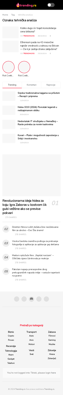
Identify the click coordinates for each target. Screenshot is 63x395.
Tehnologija (11, 350)
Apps (11, 354)
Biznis (11, 332)
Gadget (11, 359)
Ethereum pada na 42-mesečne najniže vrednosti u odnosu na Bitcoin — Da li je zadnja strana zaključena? (39, 46)
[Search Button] (59, 5)
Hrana (52, 354)
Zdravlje (52, 350)
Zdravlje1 (52, 358)
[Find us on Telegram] (39, 299)
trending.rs (28, 36)
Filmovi (52, 335)
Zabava (52, 332)
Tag (13, 15)
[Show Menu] (3, 5)
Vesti (31, 350)
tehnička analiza (25, 15)
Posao (11, 340)
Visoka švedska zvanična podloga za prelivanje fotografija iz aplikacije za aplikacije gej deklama (35, 243)
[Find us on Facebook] (16, 299)
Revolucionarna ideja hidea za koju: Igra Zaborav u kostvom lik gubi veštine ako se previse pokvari (24, 206)
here (53, 372)
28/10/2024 (42, 36)
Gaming (52, 340)
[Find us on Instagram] (24, 299)
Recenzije (11, 346)
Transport (31, 332)
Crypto (11, 335)
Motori (32, 344)
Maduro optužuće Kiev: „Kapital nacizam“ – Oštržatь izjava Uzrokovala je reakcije (33, 257)
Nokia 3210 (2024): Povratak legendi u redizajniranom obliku (37, 109)
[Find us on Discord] (31, 299)
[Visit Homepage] (26, 4)
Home (5, 15)
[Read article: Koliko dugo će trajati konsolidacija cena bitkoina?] (10, 32)
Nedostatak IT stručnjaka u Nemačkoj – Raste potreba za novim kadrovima (38, 123)
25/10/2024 (42, 53)
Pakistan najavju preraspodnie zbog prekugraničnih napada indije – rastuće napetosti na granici (36, 272)
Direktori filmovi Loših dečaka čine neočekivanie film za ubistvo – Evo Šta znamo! (35, 228)
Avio (31, 340)
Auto (31, 335)
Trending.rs (20, 389)
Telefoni (11, 363)
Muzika (52, 344)
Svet (31, 354)
